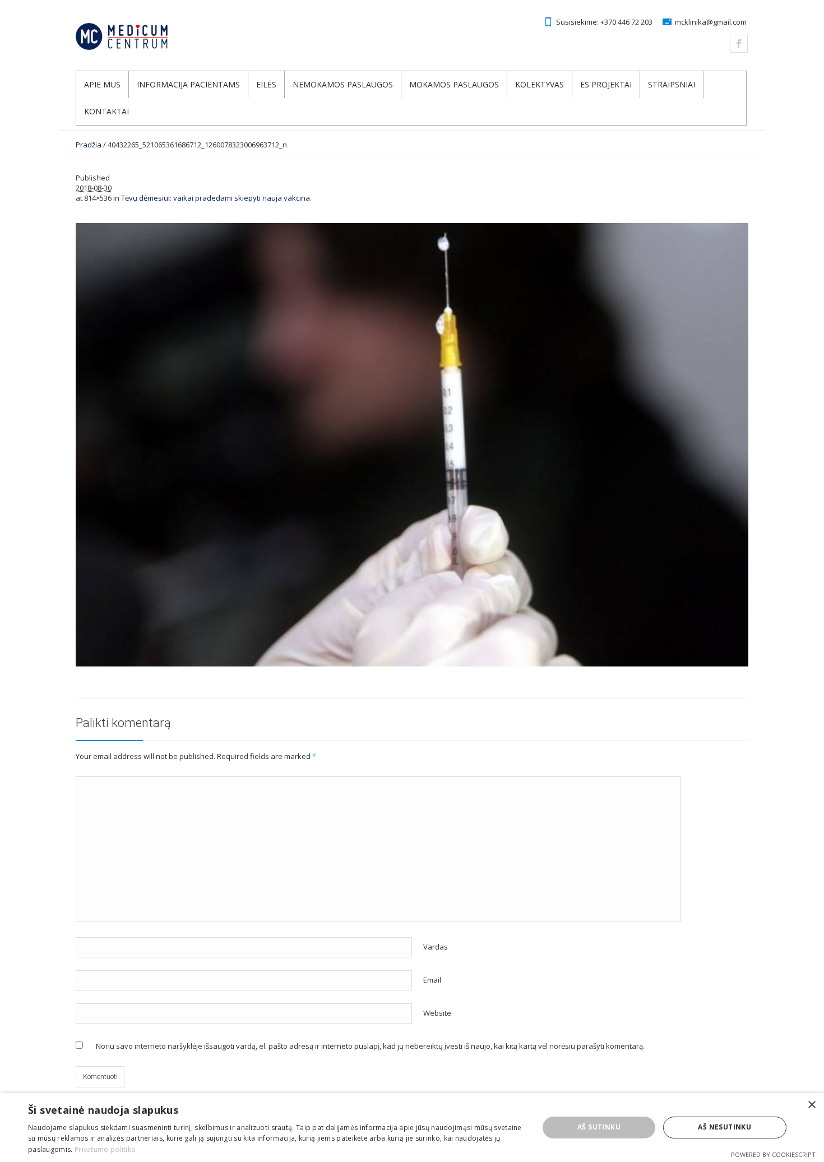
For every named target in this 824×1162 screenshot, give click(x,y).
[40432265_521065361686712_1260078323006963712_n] (412, 444)
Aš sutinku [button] (599, 1127)
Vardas (435, 947)
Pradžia (88, 145)
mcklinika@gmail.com (711, 22)
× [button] (811, 1105)
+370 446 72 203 (626, 22)
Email (432, 980)
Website (437, 1013)
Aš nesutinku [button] (724, 1127)
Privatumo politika (105, 1149)
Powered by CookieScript (773, 1154)
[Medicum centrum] (144, 36)
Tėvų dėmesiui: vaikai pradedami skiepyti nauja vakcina (215, 198)
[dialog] (412, 1127)
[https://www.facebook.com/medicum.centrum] (738, 43)
